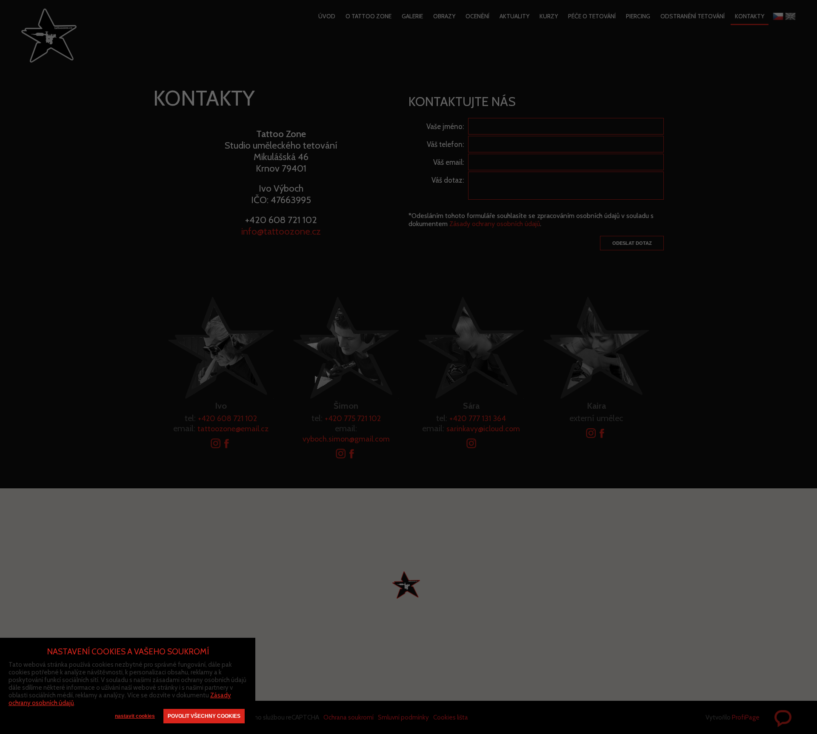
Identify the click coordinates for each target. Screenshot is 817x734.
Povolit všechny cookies (204, 716)
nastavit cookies (135, 716)
